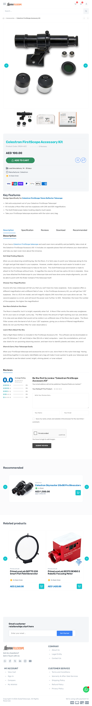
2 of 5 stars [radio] (56, 389)
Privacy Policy (58, 689)
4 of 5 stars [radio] (59, 389)
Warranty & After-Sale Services (65, 676)
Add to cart (21, 160)
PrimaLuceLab (14, 569)
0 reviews (43, 146)
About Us (56, 650)
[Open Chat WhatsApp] (86, 689)
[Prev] (84, 18)
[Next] (88, 18)
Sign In (11, 676)
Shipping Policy (58, 680)
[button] (6, 65)
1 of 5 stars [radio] (54, 389)
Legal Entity (57, 654)
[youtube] (30, 661)
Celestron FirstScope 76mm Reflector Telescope (42, 198)
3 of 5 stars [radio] (58, 389)
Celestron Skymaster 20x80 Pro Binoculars (58, 485)
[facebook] (10, 661)
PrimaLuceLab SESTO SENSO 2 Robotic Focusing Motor (64, 572)
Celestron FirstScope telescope (26, 244)
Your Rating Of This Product (42, 389)
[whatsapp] (5, 661)
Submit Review (42, 446)
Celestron (24, 172)
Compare (11, 680)
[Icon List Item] (71, 702)
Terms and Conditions (61, 672)
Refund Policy (58, 684)
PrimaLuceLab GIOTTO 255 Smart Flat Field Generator (24, 572)
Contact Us (56, 658)
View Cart (12, 672)
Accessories (10, 18)
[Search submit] (86, 11)
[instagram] (25, 661)
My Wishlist (12, 684)
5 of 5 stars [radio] (61, 389)
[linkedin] (20, 661)
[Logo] (24, 647)
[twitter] (15, 661)
